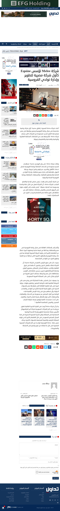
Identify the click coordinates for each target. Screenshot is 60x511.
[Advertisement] (30, 29)
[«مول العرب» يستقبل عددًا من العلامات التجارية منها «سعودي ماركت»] (13, 186)
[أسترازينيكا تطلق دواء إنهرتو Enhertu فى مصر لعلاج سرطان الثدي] (13, 163)
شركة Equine (53, 343)
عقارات (35, 44)
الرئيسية (54, 44)
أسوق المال (42, 44)
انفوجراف (27, 494)
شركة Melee (46, 343)
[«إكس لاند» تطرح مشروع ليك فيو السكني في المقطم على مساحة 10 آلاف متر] (13, 175)
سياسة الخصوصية (10, 497)
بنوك (30, 44)
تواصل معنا (11, 499)
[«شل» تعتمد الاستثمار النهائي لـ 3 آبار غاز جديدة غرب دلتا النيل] (13, 143)
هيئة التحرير (11, 501)
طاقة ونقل (26, 497)
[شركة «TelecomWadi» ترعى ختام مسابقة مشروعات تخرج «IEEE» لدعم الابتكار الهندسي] (51, 412)
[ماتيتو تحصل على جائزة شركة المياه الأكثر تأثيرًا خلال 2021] (13, 198)
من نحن (30, 8)
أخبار (48, 44)
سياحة (42, 499)
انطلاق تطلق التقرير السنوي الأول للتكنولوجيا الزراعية (29, 396)
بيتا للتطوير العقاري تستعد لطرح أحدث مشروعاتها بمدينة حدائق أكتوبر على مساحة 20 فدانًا (49, 397)
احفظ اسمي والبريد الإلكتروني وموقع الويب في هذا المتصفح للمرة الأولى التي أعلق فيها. (39, 467)
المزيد (26, 8)
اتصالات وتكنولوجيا (16, 44)
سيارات (25, 44)
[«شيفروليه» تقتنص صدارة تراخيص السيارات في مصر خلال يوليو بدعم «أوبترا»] (13, 131)
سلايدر (24, 84)
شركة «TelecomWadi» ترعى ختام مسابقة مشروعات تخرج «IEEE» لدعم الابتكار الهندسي (31, 51)
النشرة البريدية (36, 8)
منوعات (27, 501)
